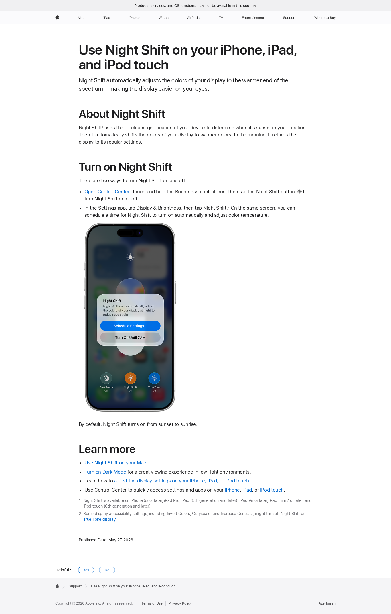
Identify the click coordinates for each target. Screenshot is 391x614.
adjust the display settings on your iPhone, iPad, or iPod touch (181, 481)
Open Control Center (106, 191)
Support (75, 586)
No (107, 570)
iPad (247, 490)
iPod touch (272, 490)
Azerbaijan (327, 603)
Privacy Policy (180, 603)
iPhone (232, 490)
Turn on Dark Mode (105, 472)
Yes (86, 570)
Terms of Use (152, 603)
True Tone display (99, 519)
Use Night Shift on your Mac (115, 463)
